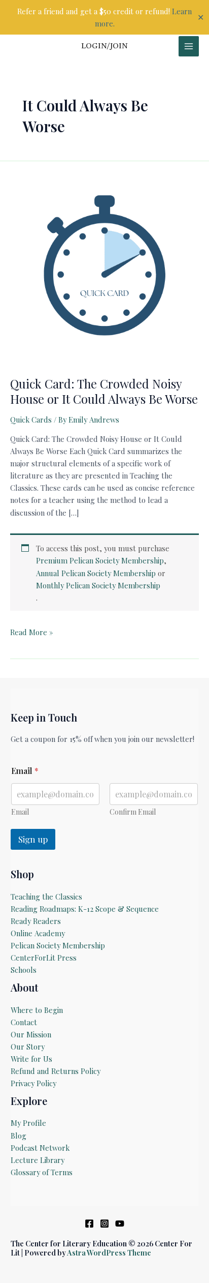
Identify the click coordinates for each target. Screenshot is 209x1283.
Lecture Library (37, 1160)
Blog (18, 1135)
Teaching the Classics (46, 896)
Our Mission (31, 1034)
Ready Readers (36, 921)
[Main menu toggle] (189, 46)
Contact (24, 1022)
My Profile (28, 1123)
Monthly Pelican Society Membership (98, 585)
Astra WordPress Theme (109, 1252)
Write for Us (31, 1059)
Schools (24, 970)
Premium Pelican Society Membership (100, 560)
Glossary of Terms (42, 1172)
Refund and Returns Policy (55, 1071)
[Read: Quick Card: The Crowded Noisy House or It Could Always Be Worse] (104, 269)
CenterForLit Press (44, 957)
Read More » (31, 632)
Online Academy (38, 933)
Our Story (28, 1046)
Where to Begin (37, 1010)
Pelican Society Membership (58, 945)
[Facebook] (89, 1223)
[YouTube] (119, 1223)
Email (20, 812)
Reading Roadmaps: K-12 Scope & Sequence (85, 909)
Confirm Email (133, 812)
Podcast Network (40, 1148)
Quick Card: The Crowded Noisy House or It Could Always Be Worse (104, 390)
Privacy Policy (33, 1083)
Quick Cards (31, 419)
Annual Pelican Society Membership (96, 573)
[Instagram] (104, 1223)
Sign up (33, 839)
